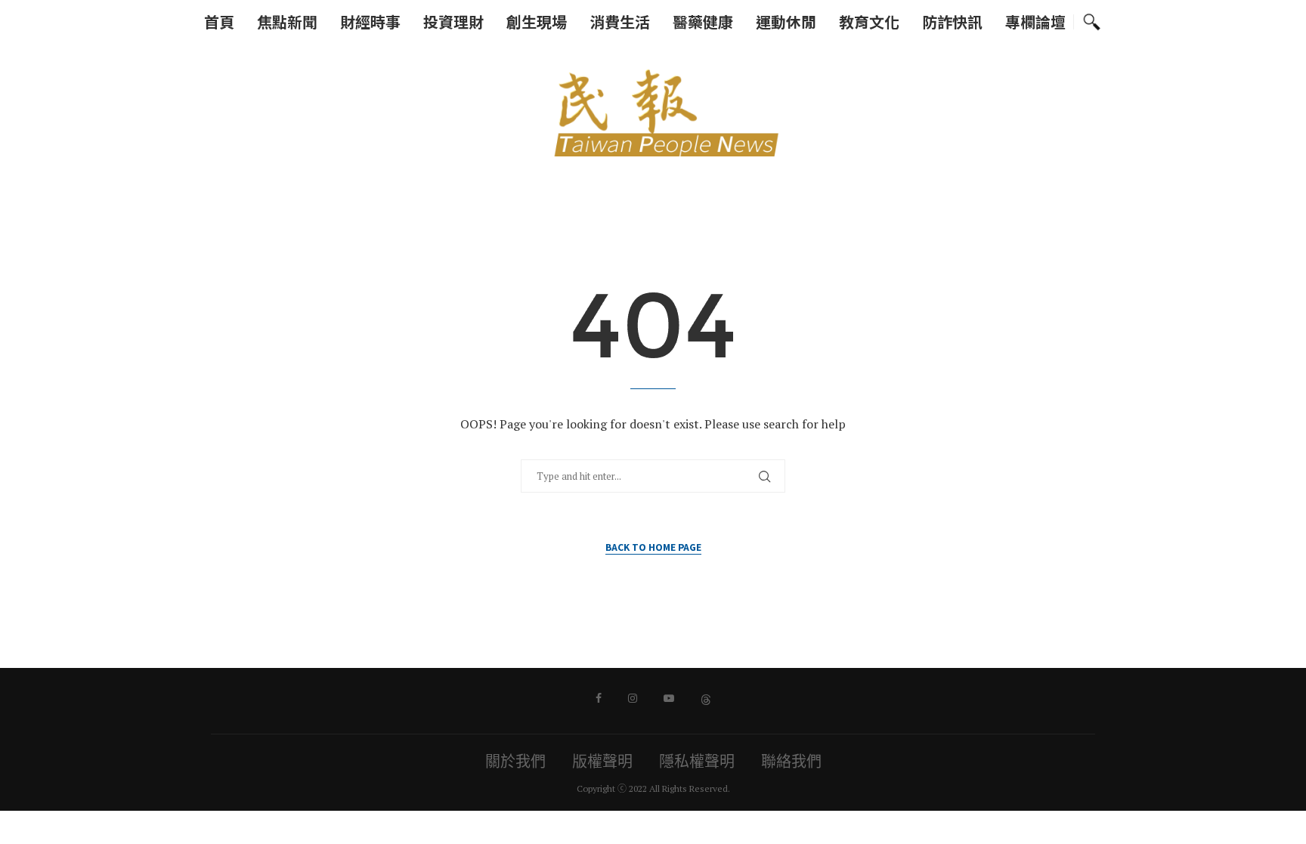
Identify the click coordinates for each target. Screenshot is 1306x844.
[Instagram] (632, 698)
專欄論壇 (1035, 21)
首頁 (219, 21)
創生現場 (536, 21)
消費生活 (620, 21)
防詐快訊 (952, 21)
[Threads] (706, 698)
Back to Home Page (653, 546)
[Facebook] (599, 698)
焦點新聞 (287, 21)
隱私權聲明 (697, 761)
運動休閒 (786, 21)
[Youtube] (669, 698)
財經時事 (370, 21)
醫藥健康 (703, 21)
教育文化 (869, 21)
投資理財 (453, 21)
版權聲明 (602, 761)
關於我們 (515, 761)
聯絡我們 (791, 761)
